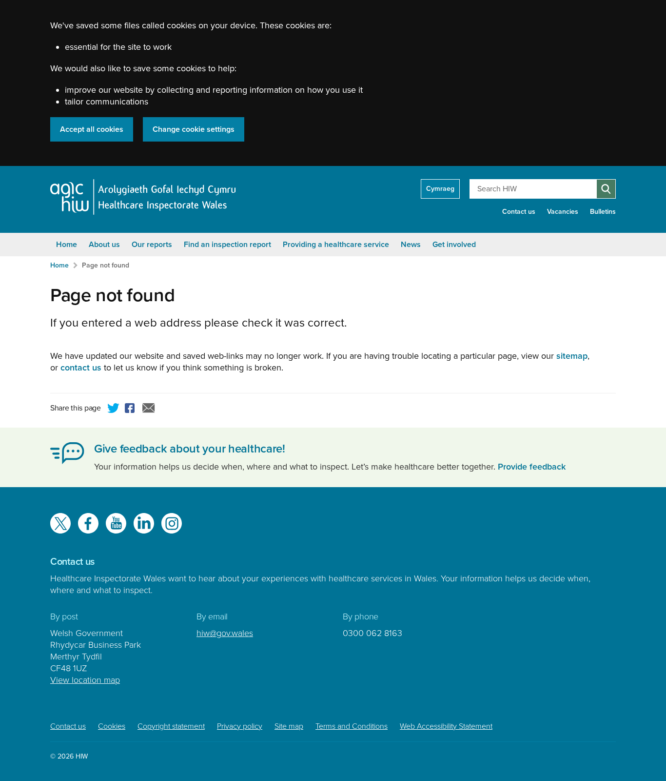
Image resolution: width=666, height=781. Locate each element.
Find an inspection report (227, 244)
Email (148, 409)
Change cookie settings (194, 129)
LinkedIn (144, 523)
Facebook (131, 409)
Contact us (518, 211)
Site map (288, 726)
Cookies (111, 726)
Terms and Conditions (351, 726)
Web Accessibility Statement (446, 726)
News (411, 244)
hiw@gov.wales (224, 633)
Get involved (454, 244)
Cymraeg (440, 189)
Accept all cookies (91, 129)
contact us (80, 367)
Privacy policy (239, 726)
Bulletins (603, 211)
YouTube (116, 523)
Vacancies (562, 211)
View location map (85, 680)
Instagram (171, 523)
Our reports (152, 244)
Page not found (105, 265)
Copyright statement (171, 726)
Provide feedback (532, 466)
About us (104, 244)
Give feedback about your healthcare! (189, 449)
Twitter (113, 409)
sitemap (572, 355)
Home (66, 244)
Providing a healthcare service (336, 244)
